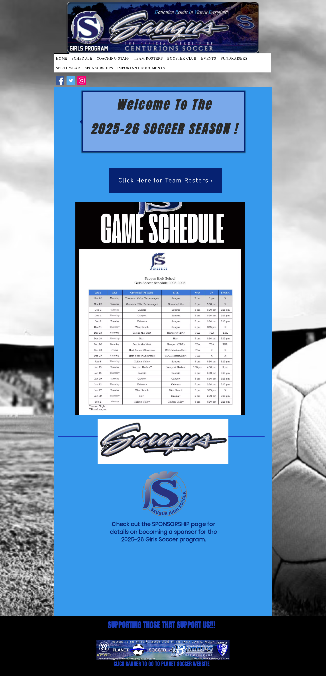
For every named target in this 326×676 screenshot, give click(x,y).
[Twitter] (71, 80)
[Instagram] (81, 80)
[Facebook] (60, 80)
